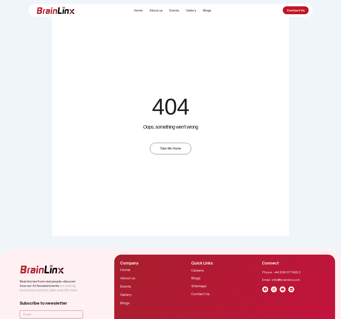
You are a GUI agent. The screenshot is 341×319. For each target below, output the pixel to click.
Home (138, 10)
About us (156, 10)
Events (174, 10)
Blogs (207, 10)
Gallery (191, 10)
